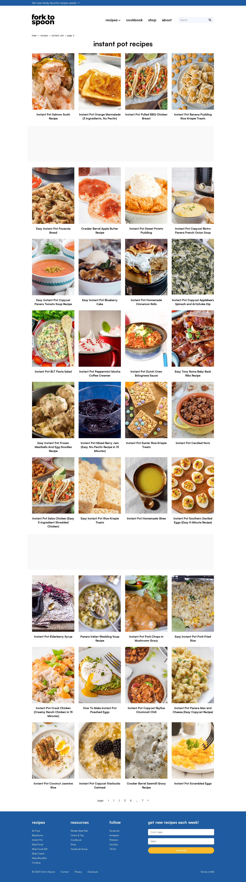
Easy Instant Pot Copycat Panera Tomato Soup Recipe (53, 302)
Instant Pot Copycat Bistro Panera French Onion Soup (193, 230)
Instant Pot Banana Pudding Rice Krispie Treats (193, 116)
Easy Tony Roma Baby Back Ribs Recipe (193, 373)
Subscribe (181, 850)
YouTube (113, 844)
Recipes (111, 20)
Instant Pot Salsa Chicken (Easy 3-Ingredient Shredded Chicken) (53, 522)
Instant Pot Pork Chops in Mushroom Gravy (146, 638)
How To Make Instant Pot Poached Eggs (100, 710)
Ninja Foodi (37, 844)
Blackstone (37, 835)
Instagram (114, 835)
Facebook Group (79, 849)
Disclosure (93, 871)
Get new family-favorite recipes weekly (54, 2)
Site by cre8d (207, 871)
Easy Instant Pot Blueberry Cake (100, 302)
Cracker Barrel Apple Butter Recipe (99, 230)
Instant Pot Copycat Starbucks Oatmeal (99, 785)
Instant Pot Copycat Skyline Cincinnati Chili (146, 710)
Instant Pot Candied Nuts (193, 443)
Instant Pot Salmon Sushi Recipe (53, 116)
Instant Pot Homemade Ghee (146, 518)
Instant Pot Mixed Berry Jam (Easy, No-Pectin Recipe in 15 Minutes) (100, 447)
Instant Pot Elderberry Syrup (53, 636)
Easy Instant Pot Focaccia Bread (53, 230)
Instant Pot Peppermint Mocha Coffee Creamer (99, 373)
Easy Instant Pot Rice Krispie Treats (100, 520)
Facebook (114, 830)
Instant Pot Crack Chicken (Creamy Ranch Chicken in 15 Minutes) (53, 712)
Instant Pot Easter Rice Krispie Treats (146, 445)
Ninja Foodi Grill (39, 849)
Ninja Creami (38, 853)
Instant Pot (57, 35)
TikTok (112, 849)
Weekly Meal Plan (79, 830)
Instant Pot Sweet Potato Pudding (146, 230)
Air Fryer (36, 830)
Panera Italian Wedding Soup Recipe (99, 638)
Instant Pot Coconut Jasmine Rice (53, 785)
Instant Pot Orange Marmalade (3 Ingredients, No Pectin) (100, 116)
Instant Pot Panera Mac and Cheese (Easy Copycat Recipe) (193, 710)
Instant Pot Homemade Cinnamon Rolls (146, 302)
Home (34, 35)
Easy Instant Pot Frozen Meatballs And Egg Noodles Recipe (53, 447)
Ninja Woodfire (39, 858)
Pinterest (113, 839)
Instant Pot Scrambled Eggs (193, 783)
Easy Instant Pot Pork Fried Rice (193, 638)
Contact (65, 871)
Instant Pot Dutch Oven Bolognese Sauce (146, 373)
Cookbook (134, 20)
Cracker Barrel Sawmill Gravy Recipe (146, 785)
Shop (152, 20)
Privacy (78, 871)
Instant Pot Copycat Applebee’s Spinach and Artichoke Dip (193, 302)
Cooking (36, 862)
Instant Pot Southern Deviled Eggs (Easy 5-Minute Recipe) (192, 520)
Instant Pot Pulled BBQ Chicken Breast (146, 116)
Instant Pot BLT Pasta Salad (53, 371)
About (167, 20)
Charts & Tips (77, 835)
